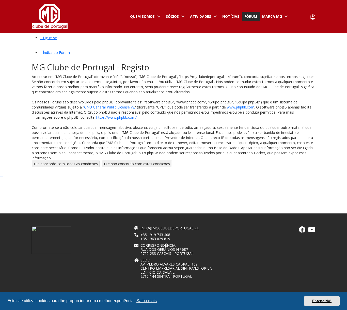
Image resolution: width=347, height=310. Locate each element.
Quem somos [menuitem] (141, 17)
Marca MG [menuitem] (271, 17)
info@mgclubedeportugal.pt (169, 228)
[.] (302, 230)
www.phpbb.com (240, 107)
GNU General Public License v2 (109, 107)
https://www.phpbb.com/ (116, 117)
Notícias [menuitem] (230, 16)
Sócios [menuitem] (171, 17)
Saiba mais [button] (146, 301)
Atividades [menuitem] (199, 17)
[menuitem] (48, 37)
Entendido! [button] (322, 301)
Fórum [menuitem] (250, 16)
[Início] (50, 16)
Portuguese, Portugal (296, 17)
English (304, 17)
